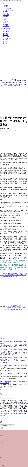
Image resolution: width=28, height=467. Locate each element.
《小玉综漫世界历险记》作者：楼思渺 (16, 258)
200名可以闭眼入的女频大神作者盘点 (15, 275)
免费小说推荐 (7, 38)
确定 (2, 428)
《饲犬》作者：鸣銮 (14, 81)
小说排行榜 (6, 31)
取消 (2, 427)
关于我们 (5, 43)
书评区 (5, 39)
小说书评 (8, 128)
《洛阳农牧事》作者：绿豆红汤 (13, 85)
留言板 (5, 41)
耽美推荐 (5, 35)
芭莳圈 (11, 265)
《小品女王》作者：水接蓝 (18, 82)
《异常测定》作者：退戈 (7, 84)
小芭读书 (2, 402)
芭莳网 (25, 400)
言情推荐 (5, 33)
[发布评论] (0, 393)
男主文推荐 (6, 36)
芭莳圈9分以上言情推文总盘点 (8, 276)
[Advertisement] (14, 65)
